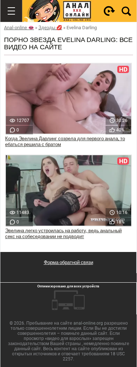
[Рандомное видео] (109, 10)
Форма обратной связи (68, 262)
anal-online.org (88, 323)
